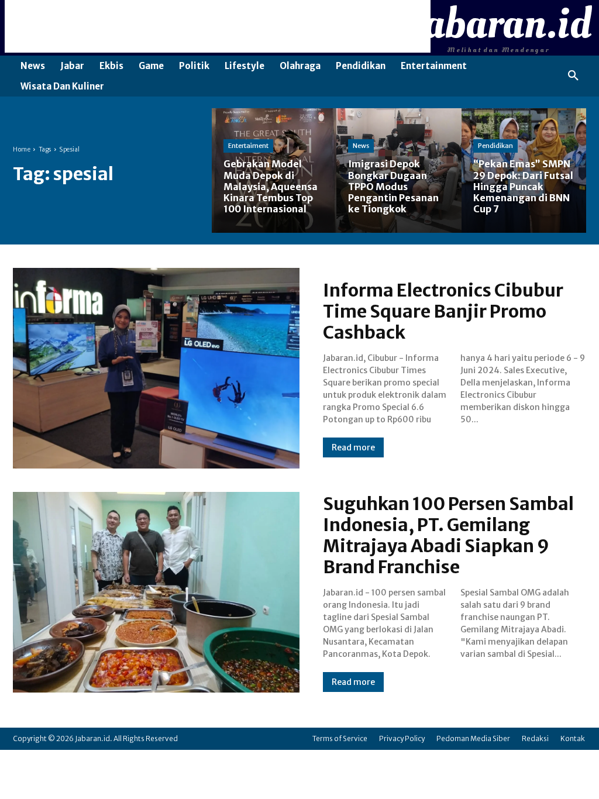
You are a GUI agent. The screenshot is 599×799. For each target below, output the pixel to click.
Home (21, 149)
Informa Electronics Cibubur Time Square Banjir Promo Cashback (443, 311)
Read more (353, 447)
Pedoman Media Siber (473, 738)
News (361, 146)
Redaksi (535, 738)
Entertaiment (248, 146)
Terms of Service (339, 738)
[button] (573, 76)
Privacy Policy (402, 738)
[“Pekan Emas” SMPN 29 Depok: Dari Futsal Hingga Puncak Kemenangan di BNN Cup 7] (524, 170)
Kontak (572, 738)
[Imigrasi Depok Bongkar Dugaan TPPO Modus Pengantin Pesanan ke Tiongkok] (398, 170)
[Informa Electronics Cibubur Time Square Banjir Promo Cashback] (156, 368)
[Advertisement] (218, 26)
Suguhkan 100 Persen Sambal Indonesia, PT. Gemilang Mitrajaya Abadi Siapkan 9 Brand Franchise (448, 535)
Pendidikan (495, 146)
